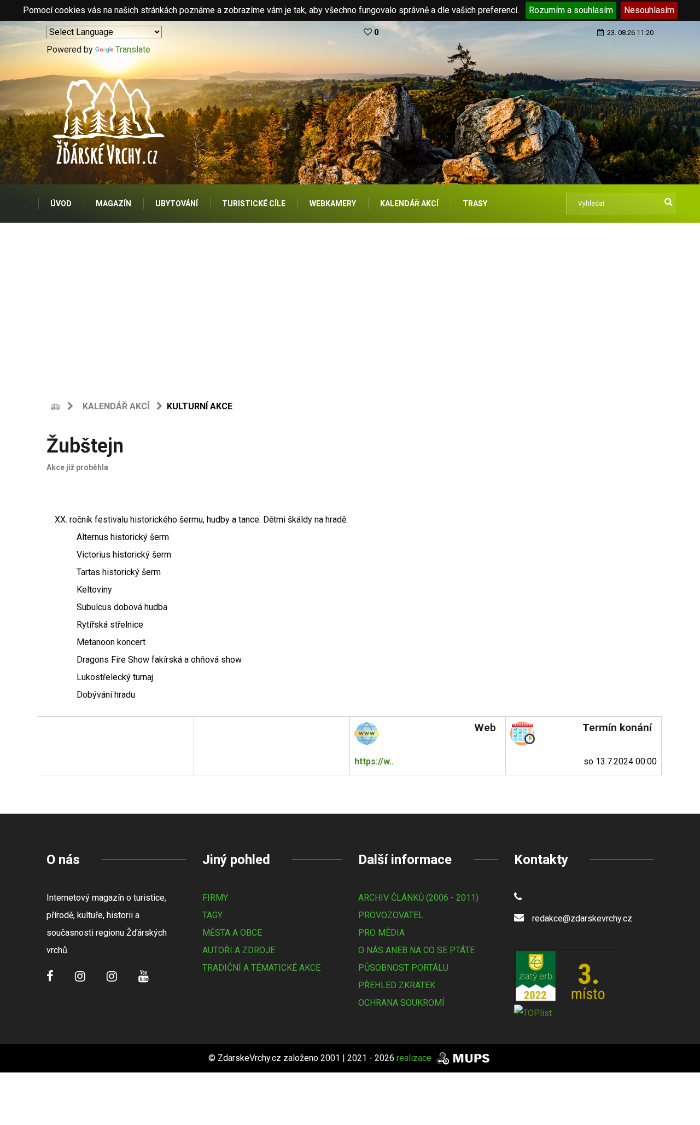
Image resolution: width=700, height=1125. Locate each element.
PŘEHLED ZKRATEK (396, 985)
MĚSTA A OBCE (232, 932)
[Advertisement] (350, 304)
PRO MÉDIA (381, 932)
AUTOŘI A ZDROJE (238, 950)
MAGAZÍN (113, 203)
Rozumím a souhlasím (571, 10)
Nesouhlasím (649, 10)
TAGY (212, 915)
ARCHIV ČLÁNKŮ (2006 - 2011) (418, 897)
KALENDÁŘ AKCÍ (409, 203)
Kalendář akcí (116, 406)
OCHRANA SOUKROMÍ (401, 1003)
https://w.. (374, 761)
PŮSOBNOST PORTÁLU (403, 967)
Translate (132, 49)
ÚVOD (61, 203)
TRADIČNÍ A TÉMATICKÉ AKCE (261, 967)
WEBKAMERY (333, 203)
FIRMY (215, 897)
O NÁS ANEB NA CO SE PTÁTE (416, 950)
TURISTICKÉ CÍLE (253, 203)
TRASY (475, 203)
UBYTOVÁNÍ (176, 203)
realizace (415, 1058)
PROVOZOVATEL (390, 915)
